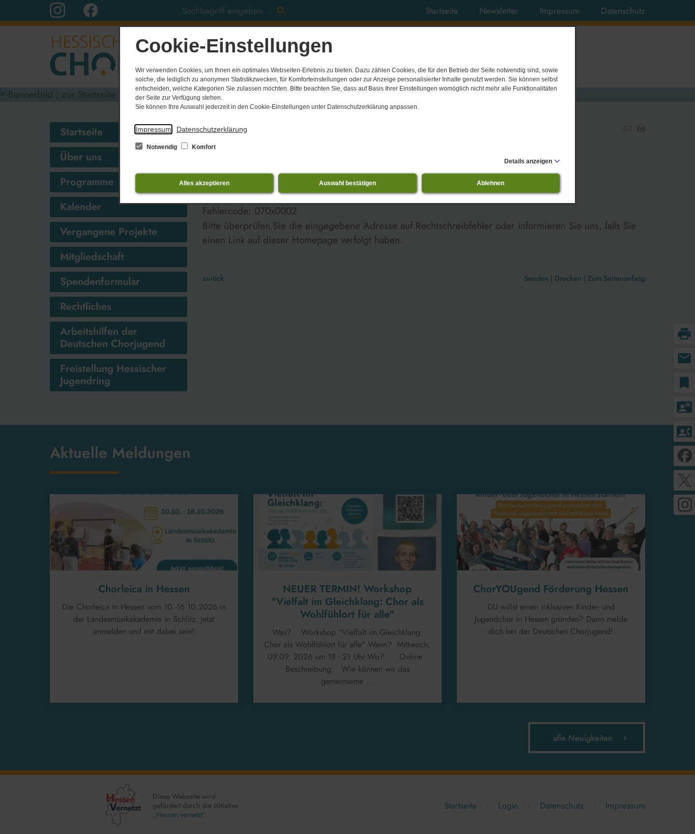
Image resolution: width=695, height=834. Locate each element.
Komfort (203, 147)
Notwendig (162, 147)
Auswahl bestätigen (347, 183)
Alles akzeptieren (204, 183)
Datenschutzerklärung (212, 129)
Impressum (153, 129)
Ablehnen (490, 183)
